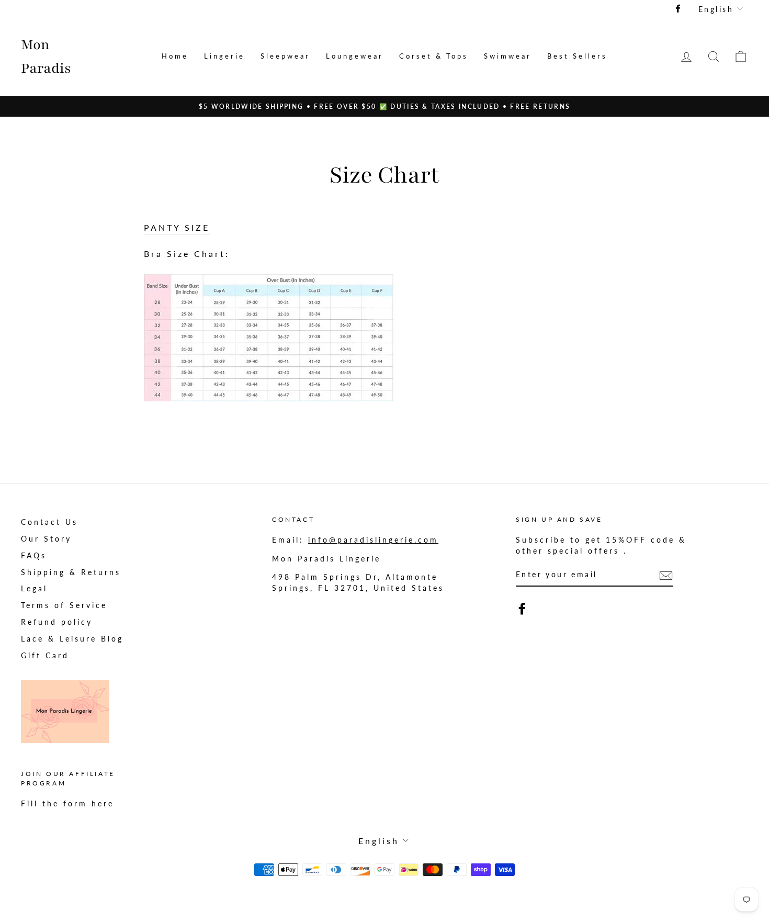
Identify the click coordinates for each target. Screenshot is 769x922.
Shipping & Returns (71, 572)
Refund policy (57, 622)
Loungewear (354, 56)
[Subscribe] (666, 575)
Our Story (46, 539)
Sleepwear (285, 56)
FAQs (34, 556)
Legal (34, 588)
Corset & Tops (433, 56)
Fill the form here (67, 804)
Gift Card (45, 655)
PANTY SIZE (177, 227)
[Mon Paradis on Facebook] (522, 608)
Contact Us (49, 522)
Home (175, 56)
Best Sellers (577, 56)
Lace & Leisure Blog (72, 639)
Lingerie (224, 56)
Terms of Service (64, 605)
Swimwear (507, 56)
